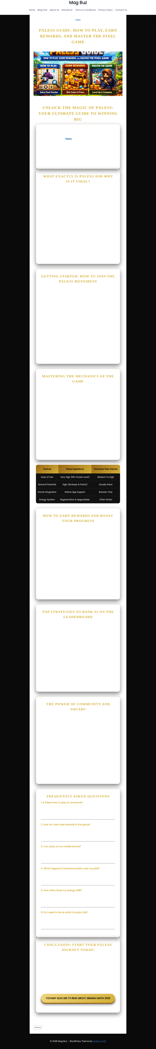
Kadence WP (99, 1041)
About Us (54, 10)
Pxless (68, 138)
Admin (38, 48)
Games (78, 20)
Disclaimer (67, 10)
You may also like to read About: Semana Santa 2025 (78, 998)
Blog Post (42, 10)
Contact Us (121, 10)
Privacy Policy (105, 10)
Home (32, 10)
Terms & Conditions (85, 10)
